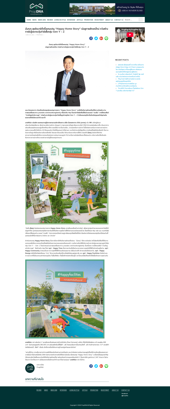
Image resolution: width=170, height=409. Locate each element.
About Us (109, 20)
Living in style (60, 20)
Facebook (125, 394)
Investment (99, 20)
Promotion (88, 20)
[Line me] (106, 39)
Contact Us (119, 20)
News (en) (42, 20)
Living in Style (74, 390)
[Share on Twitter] (96, 39)
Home (29, 20)
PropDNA (39, 35)
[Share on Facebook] (91, 39)
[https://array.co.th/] (107, 9)
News (34, 20)
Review (50, 20)
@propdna (125, 396)
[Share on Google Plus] (101, 39)
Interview (71, 20)
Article (80, 20)
